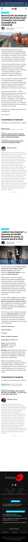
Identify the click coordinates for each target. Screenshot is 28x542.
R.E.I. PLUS (23, 532)
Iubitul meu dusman (16, 384)
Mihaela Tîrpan (10, 243)
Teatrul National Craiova (15, 385)
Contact (19, 493)
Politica (20, 491)
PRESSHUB (14, 532)
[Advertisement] (14, 207)
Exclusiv (21, 489)
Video (13, 489)
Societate (10, 493)
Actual (6, 489)
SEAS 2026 (4, 385)
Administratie (10, 491)
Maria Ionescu (10, 29)
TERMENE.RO (5, 532)
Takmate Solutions (17, 539)
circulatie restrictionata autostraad (12, 129)
